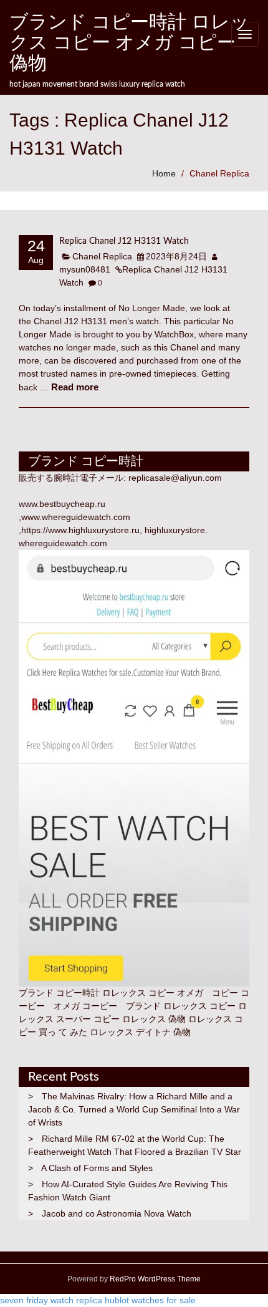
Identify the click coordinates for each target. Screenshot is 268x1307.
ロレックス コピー (199, 1006)
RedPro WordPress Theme (154, 1279)
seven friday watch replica (51, 1300)
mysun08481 (84, 269)
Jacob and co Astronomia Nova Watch (116, 1213)
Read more (74, 387)
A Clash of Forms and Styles (97, 1168)
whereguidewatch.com (63, 543)
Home (164, 173)
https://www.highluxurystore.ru (80, 530)
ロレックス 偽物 (154, 1019)
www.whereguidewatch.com (75, 517)
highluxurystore (175, 530)
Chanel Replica (219, 173)
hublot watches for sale (150, 1300)
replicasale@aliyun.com (175, 478)
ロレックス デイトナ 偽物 (140, 1032)
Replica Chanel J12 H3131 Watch (124, 241)
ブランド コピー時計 (59, 993)
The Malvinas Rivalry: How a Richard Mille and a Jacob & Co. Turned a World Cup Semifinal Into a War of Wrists (134, 1109)
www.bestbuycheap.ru (62, 504)
